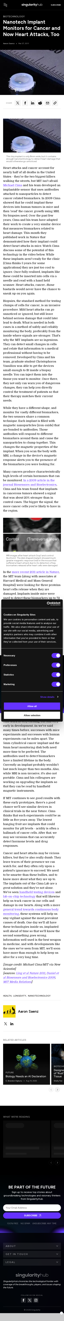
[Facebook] (23, 1300)
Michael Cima (12, 185)
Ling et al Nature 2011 (30, 973)
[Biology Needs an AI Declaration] (26, 1064)
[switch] (56, 665)
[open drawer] (5, 4)
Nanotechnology (39, 996)
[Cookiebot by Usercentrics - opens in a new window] (46, 604)
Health (7, 996)
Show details (47, 696)
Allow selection (32, 715)
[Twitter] (29, 1300)
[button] (32, 1246)
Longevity (19, 996)
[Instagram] (35, 1300)
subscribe (56, 5)
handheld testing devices (37, 892)
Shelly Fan (58, 1081)
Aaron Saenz (9, 43)
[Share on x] (18, 103)
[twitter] (5, 1023)
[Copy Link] (55, 103)
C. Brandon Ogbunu (14, 1081)
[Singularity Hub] (32, 5)
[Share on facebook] (25, 103)
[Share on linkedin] (33, 103)
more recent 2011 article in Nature (35, 572)
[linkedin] (11, 1023)
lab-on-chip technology (19, 896)
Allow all (32, 706)
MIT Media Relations (17, 981)
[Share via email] (47, 103)
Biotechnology (14, 16)
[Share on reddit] (40, 103)
